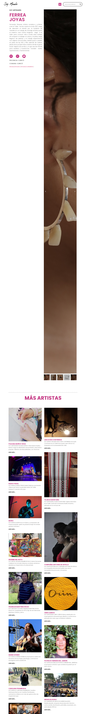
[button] (60, 4)
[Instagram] (11, 56)
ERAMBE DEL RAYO (15, 559)
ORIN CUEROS (49, 613)
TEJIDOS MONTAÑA (51, 500)
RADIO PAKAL (14, 484)
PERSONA (11, 66)
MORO (11, 521)
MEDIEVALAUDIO (50, 699)
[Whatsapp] (17, 56)
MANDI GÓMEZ (14, 655)
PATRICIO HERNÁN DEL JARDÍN (55, 661)
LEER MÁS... (12, 452)
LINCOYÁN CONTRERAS (53, 440)
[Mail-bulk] (24, 56)
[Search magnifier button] (80, 4)
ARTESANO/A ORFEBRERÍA (27, 66)
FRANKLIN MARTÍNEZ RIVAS (19, 607)
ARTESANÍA (17, 66)
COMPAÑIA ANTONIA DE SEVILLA (56, 565)
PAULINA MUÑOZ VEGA (17, 444)
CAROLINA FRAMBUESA (17, 688)
